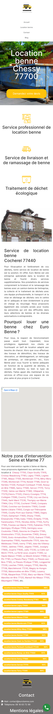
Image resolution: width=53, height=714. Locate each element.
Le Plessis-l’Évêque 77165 (25, 562)
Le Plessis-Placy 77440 (22, 559)
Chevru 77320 (15, 494)
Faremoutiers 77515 (10, 522)
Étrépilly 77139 (41, 519)
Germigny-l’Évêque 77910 (13, 528)
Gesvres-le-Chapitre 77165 (32, 531)
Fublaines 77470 (41, 525)
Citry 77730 (14, 503)
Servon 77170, (37, 488)
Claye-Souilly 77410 (36, 472)
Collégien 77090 (9, 497)
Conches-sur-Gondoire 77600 (23, 506)
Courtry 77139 (25, 497)
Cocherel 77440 (28, 503)
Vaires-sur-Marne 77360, (21, 491)
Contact (26, 32)
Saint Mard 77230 (17, 500)
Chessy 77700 (19, 472)
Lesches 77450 (16, 565)
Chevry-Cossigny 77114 (34, 494)
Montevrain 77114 (17, 481)
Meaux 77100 (14, 478)
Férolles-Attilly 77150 (32, 522)
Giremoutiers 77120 (10, 534)
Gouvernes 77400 (30, 534)
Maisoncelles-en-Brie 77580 (22, 571)
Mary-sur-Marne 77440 (39, 574)
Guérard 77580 (42, 537)
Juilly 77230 (30, 549)
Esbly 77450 (26, 519)
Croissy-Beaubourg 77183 (13, 475)
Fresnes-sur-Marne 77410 (20, 525)
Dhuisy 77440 (33, 515)
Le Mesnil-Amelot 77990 (35, 556)
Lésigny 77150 (31, 565)
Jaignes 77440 (31, 546)
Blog (26, 38)
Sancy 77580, (23, 488)
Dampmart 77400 (17, 515)
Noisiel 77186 (33, 481)
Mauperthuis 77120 (17, 574)
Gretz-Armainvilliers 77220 (21, 537)
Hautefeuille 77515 (30, 540)
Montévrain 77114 (30, 478)
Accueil (26, 22)
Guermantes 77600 (10, 540)
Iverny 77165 (25, 543)
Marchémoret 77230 (18, 568)
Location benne (26, 27)
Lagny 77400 (34, 475)
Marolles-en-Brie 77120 (12, 577)
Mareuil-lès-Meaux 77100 (37, 577)
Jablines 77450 (15, 546)
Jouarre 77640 (16, 549)
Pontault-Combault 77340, (30, 485)
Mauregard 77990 (10, 580)
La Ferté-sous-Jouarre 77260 (28, 553)
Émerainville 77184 (10, 519)
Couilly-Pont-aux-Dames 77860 (23, 512)
